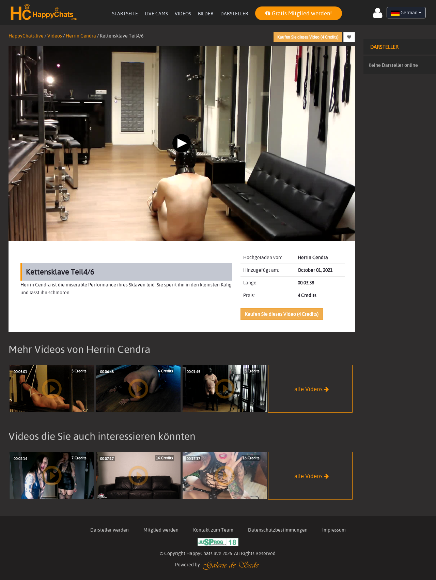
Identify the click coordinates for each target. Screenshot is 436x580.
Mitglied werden (160, 530)
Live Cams (156, 14)
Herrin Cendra (81, 36)
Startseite (125, 14)
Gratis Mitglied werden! (301, 13)
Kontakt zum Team (213, 530)
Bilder (206, 14)
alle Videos (309, 388)
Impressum (334, 530)
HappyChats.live (26, 36)
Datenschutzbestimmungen (278, 530)
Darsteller (234, 14)
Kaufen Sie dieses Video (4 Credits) (308, 37)
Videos (183, 14)
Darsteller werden (109, 530)
